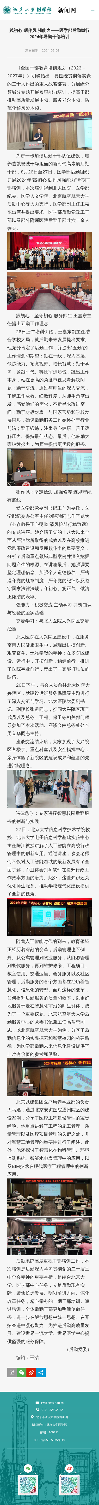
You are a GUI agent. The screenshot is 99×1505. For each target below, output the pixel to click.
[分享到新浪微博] (31, 1372)
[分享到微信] (21, 1372)
